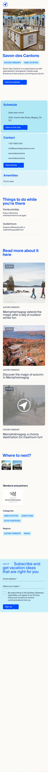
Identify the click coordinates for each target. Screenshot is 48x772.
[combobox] (24, 586)
